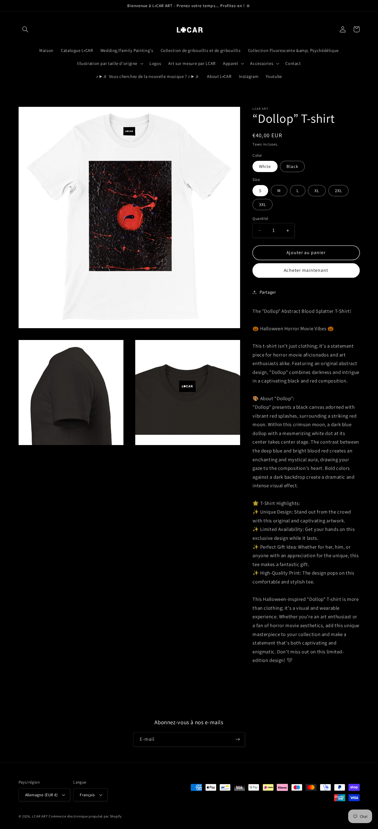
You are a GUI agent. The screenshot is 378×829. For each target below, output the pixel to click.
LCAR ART (40, 816)
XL (317, 190)
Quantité (260, 218)
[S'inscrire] (238, 739)
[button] (25, 29)
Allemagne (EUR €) (41, 794)
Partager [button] (268, 292)
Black (292, 166)
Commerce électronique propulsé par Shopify (85, 816)
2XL (338, 190)
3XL (262, 204)
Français (87, 794)
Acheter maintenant (306, 270)
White (265, 166)
